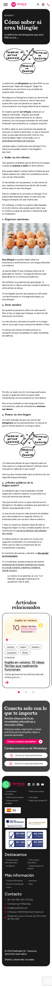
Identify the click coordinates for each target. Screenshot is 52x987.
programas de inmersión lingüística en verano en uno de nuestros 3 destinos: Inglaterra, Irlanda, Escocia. (23, 567)
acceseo (29, 959)
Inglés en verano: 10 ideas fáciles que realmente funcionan (24, 666)
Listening (10, 647)
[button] (7, 682)
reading (23, 647)
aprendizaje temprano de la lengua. (18, 140)
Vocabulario (12, 652)
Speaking (35, 647)
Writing (25, 652)
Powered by (9, 791)
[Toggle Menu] (5, 4)
